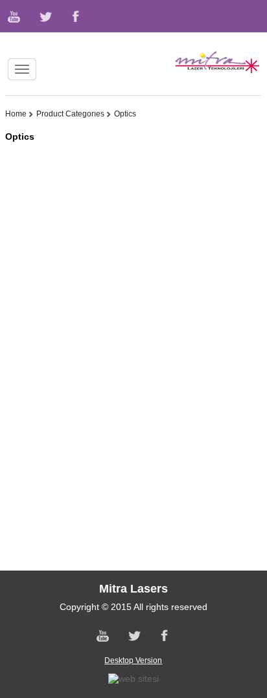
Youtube (15, 16)
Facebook (74, 16)
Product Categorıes (70, 113)
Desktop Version (133, 660)
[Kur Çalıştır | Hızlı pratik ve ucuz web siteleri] (133, 678)
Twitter (45, 16)
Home (16, 113)
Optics (125, 113)
